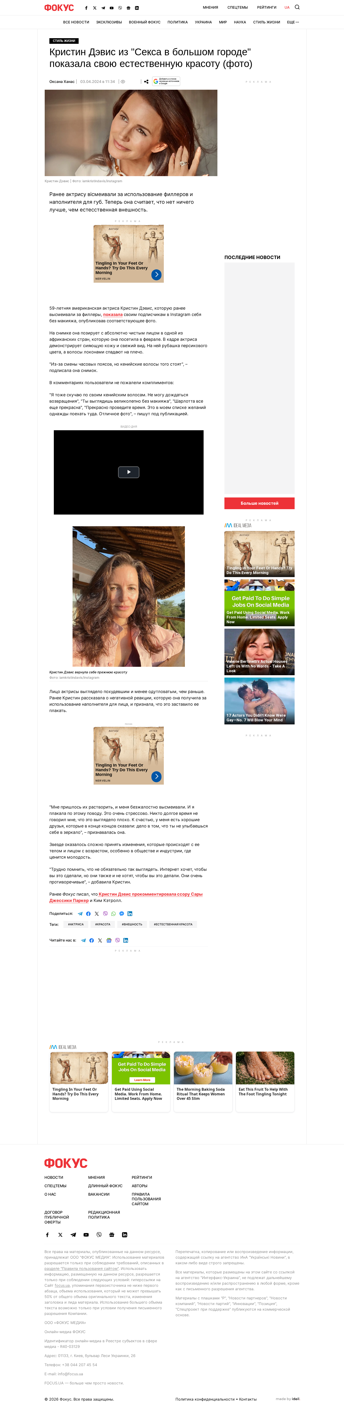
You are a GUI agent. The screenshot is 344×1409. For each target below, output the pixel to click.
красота (103, 924)
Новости (53, 1177)
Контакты (248, 1399)
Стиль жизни (266, 22)
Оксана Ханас (62, 81)
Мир (223, 22)
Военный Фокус (145, 22)
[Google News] (128, 8)
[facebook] (47, 1234)
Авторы (139, 1185)
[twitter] (60, 1234)
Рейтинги (266, 7)
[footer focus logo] (66, 1163)
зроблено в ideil (288, 1399)
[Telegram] (103, 8)
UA (287, 7)
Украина (203, 22)
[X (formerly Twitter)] (95, 8)
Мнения (210, 7)
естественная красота (174, 924)
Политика (178, 22)
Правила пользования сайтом (146, 1199)
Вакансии (99, 1194)
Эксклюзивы (109, 22)
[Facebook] (86, 8)
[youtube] (86, 1234)
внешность (133, 924)
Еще (291, 22)
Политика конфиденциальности (205, 1399)
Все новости (76, 22)
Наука (240, 22)
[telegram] (73, 1234)
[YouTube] (111, 8)
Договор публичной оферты (56, 1217)
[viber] (99, 1234)
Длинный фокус (105, 1185)
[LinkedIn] (137, 8)
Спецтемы (237, 7)
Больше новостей (259, 503)
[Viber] (120, 8)
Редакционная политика (104, 1215)
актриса (77, 924)
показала (113, 314)
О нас (50, 1194)
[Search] (297, 7)
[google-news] (111, 1234)
